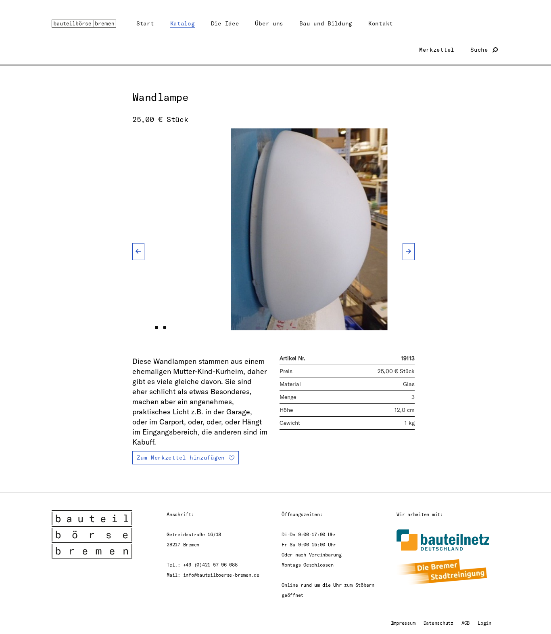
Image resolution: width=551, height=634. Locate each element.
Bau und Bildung (325, 23)
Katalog (182, 23)
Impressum (403, 623)
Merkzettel (436, 49)
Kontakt (380, 23)
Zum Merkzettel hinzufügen (181, 457)
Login (484, 623)
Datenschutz (438, 623)
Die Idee (225, 23)
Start (145, 23)
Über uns (269, 23)
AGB (465, 623)
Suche (480, 49)
